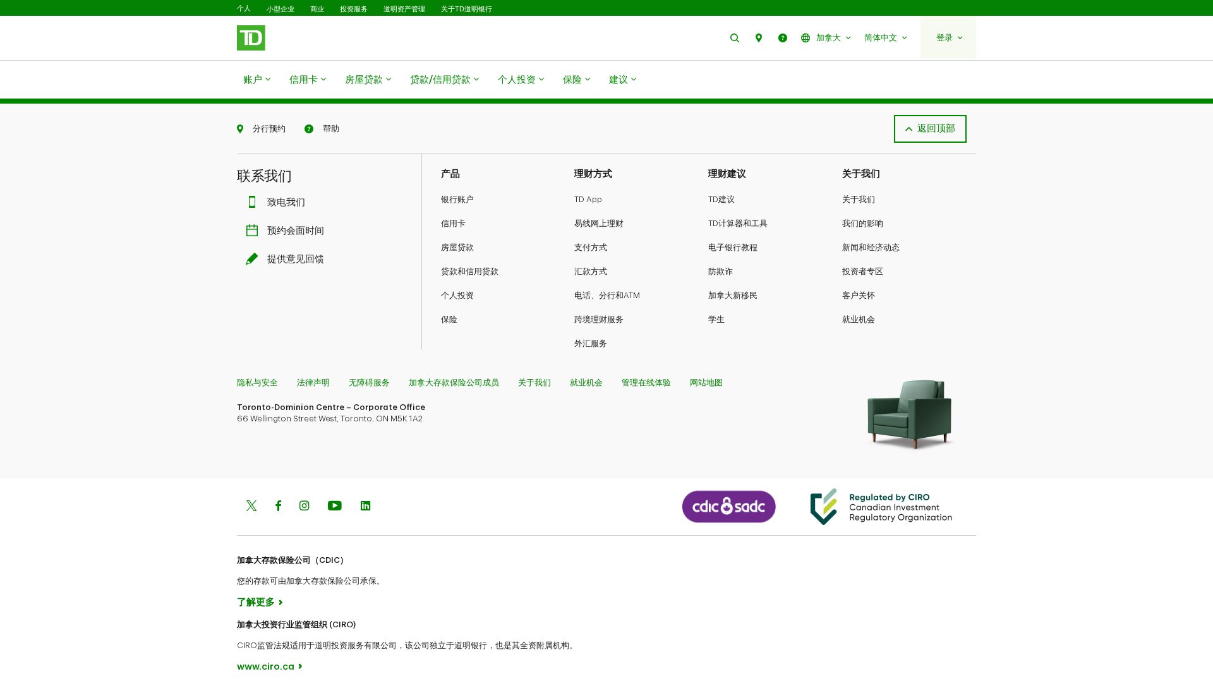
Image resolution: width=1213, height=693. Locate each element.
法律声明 (313, 382)
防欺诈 (720, 271)
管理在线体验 (646, 382)
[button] (734, 37)
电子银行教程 (732, 247)
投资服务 (354, 9)
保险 (572, 80)
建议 (618, 80)
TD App (588, 199)
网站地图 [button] (706, 382)
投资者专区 (862, 271)
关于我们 (858, 199)
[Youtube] (335, 507)
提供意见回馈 (295, 259)
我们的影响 (862, 223)
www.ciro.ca (265, 667)
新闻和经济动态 (871, 247)
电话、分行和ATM (607, 295)
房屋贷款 (364, 80)
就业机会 (858, 319)
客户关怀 (858, 295)
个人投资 (517, 80)
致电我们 (286, 202)
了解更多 (256, 602)
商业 (317, 9)
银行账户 (457, 199)
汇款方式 (590, 271)
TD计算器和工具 (738, 223)
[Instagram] (304, 507)
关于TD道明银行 (466, 9)
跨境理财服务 (599, 319)
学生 (716, 319)
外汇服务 (590, 343)
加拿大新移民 (732, 295)
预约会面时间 (295, 231)
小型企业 (280, 9)
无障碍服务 (369, 382)
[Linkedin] (365, 507)
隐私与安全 (257, 382)
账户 (252, 80)
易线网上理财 (599, 223)
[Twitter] (251, 507)
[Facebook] (278, 507)
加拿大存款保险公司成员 (454, 382)
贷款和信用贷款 (469, 271)
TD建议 (721, 199)
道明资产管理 (404, 9)
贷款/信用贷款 (440, 80)
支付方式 (590, 247)
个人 (244, 8)
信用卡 (303, 80)
